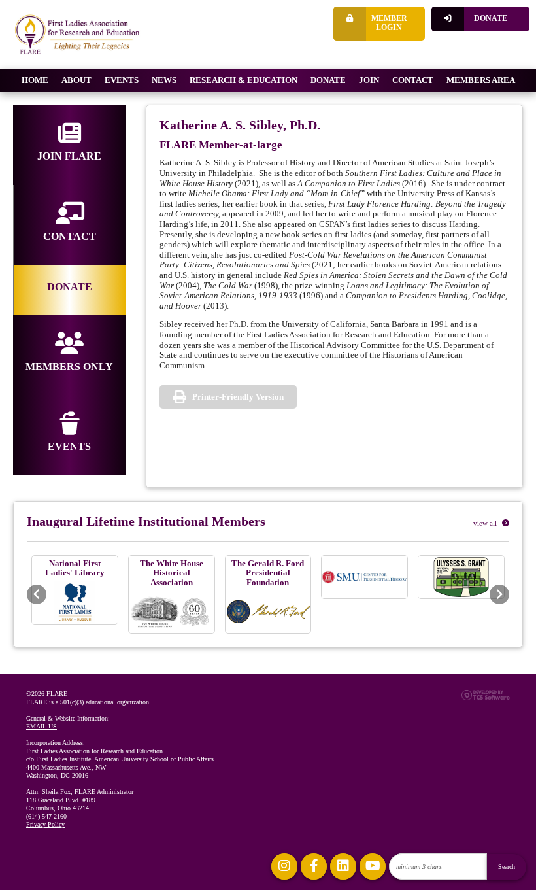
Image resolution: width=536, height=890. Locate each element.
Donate (490, 18)
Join (369, 80)
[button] (36, 594)
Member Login (389, 23)
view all (486, 523)
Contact (412, 80)
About (76, 80)
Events (122, 80)
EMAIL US (41, 726)
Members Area (480, 80)
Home (35, 80)
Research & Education (243, 80)
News (164, 80)
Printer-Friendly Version (238, 397)
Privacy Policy (45, 824)
